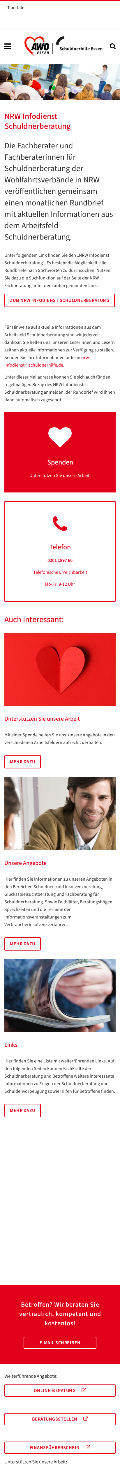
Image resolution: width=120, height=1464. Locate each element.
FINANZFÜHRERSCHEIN (55, 1447)
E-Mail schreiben (60, 1343)
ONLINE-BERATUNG (55, 1390)
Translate (15, 8)
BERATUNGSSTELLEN (55, 1419)
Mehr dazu (22, 762)
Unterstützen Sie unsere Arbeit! (60, 475)
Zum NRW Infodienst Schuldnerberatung (59, 300)
